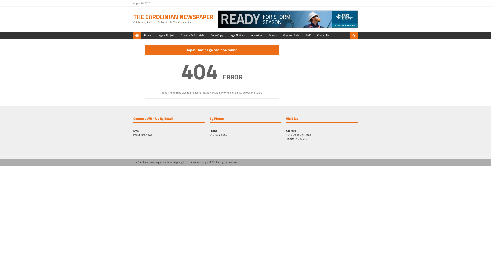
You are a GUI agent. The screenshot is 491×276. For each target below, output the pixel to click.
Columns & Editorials (192, 35)
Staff (308, 35)
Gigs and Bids (291, 35)
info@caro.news (142, 135)
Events (273, 35)
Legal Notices (237, 35)
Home (147, 35)
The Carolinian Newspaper (173, 16)
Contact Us (323, 35)
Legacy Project (166, 35)
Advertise (256, 35)
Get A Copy (217, 35)
